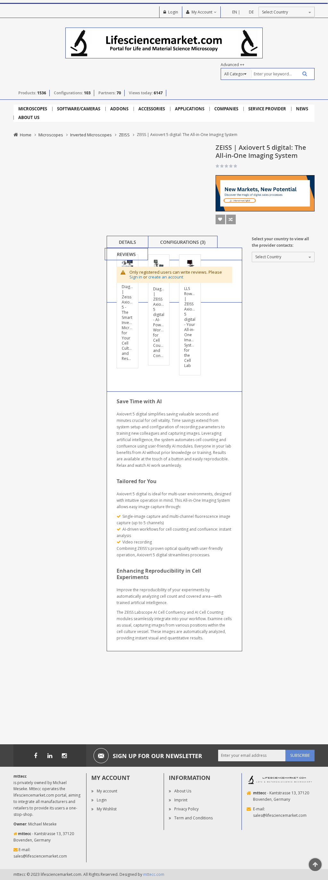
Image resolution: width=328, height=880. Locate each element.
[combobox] (282, 74)
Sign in (135, 277)
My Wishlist (107, 809)
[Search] (302, 73)
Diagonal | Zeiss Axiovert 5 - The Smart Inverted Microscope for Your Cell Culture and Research (132, 322)
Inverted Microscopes (91, 135)
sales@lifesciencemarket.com (40, 856)
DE (251, 12)
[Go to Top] (315, 864)
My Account (202, 12)
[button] (131, 280)
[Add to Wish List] (220, 219)
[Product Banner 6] (265, 193)
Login (173, 12)
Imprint (180, 800)
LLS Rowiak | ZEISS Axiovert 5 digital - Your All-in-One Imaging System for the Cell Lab (191, 327)
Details (127, 242)
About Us (182, 791)
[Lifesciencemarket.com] (50, 755)
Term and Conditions (193, 818)
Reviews (126, 254)
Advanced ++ (232, 64)
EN (234, 12)
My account (107, 791)
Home (25, 135)
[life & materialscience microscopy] (164, 42)
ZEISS (124, 135)
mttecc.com (153, 874)
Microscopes (50, 135)
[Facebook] (35, 755)
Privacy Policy (186, 809)
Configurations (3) (182, 242)
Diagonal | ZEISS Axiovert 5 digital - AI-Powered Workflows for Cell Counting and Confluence (163, 322)
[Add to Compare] (231, 219)
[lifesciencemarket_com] (64, 755)
